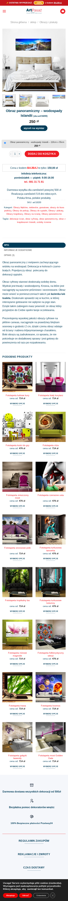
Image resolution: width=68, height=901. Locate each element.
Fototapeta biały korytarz (50, 395)
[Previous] (7, 60)
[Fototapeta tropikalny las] (17, 582)
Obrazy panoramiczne (52, 214)
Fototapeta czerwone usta (51, 495)
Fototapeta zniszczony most (17, 496)
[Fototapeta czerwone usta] (51, 477)
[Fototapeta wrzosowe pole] (17, 529)
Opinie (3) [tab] (9, 255)
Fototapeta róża (51, 445)
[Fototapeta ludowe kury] (17, 377)
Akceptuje (10, 895)
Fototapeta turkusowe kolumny (51, 601)
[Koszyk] (62, 11)
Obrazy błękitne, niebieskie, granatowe (31, 207)
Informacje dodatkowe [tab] (18, 250)
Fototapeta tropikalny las (17, 600)
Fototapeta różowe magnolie (17, 654)
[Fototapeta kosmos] (51, 687)
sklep (33, 22)
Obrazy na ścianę (32, 214)
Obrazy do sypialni (38, 210)
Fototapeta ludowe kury (17, 395)
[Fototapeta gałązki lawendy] (17, 737)
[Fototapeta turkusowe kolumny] (51, 582)
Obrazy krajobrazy (14, 214)
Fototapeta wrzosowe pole (17, 548)
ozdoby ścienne (44, 222)
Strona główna (18, 22)
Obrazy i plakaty (49, 22)
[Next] (60, 60)
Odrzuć (25, 895)
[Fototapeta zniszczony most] (17, 477)
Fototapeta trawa (17, 706)
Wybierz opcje (17, 403)
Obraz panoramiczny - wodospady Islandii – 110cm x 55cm (37, 142)
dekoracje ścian (17, 219)
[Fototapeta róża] (51, 427)
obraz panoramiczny (48, 219)
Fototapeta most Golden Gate (50, 757)
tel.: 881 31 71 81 (34, 181)
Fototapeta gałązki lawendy (17, 757)
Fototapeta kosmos (50, 706)
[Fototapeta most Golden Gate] (51, 737)
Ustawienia (41, 895)
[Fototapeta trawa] (17, 687)
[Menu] (4, 11)
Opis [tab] (6, 245)
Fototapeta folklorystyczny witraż (51, 654)
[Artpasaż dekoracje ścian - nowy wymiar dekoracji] (34, 11)
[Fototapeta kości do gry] (17, 427)
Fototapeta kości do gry (17, 445)
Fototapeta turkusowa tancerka (51, 549)
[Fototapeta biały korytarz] (51, 377)
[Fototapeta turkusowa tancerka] (51, 529)
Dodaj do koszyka (42, 153)
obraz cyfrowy (31, 219)
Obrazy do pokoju (21, 210)
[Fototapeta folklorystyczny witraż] (51, 635)
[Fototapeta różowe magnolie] (17, 635)
